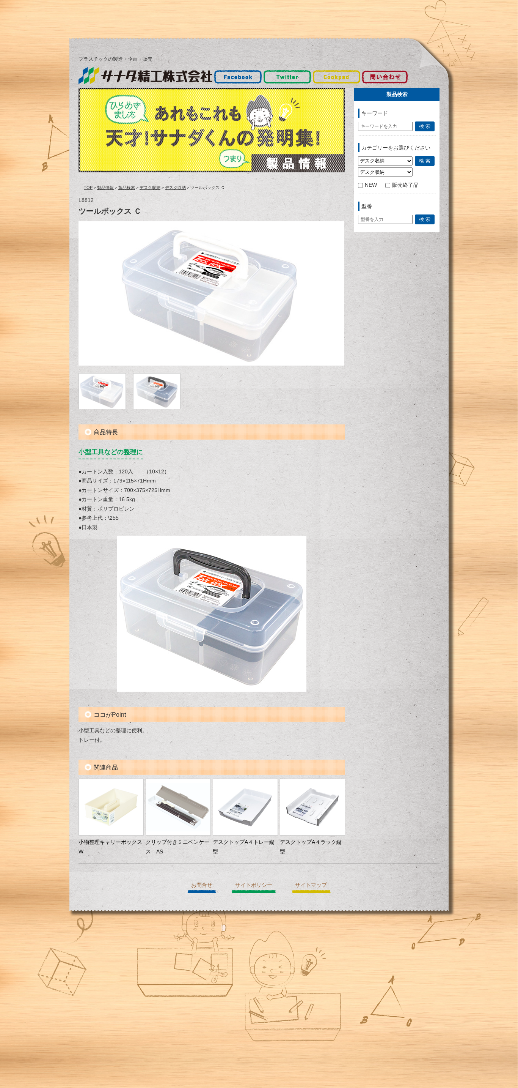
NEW (371, 185)
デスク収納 (150, 187)
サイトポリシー (253, 885)
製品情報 (105, 187)
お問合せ (201, 885)
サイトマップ (311, 885)
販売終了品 (405, 185)
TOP (88, 187)
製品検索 (126, 187)
